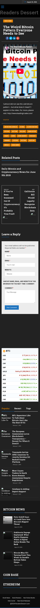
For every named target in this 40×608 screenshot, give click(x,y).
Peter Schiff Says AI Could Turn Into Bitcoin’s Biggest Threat (22, 520)
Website (8, 270)
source (6, 119)
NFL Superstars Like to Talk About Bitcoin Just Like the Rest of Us (21, 419)
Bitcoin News (14, 509)
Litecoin (15, 140)
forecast (33, 136)
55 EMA (22, 127)
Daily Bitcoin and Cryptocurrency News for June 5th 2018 (19, 172)
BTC (8, 351)
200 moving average (10, 127)
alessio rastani (32, 127)
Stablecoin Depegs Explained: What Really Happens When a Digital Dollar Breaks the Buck (22, 538)
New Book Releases (23, 601)
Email (7, 261)
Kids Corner (11, 601)
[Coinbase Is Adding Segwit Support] (6, 493)
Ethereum (11, 584)
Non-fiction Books (29, 598)
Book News (6, 598)
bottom (14, 131)
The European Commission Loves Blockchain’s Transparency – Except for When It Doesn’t (21, 437)
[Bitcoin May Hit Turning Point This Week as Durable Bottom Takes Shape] (7, 556)
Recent (17, 408)
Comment (9, 288)
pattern (23, 140)
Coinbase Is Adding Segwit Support (20, 490)
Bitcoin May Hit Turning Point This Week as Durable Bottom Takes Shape (22, 557)
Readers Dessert (19, 12)
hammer (7, 140)
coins (13, 136)
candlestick (32, 131)
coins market (22, 136)
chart (6, 136)
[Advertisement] (18, 330)
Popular (6, 408)
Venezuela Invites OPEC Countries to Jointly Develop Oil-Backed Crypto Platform (21, 457)
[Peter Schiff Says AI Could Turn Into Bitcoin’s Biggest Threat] (7, 520)
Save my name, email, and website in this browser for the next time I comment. (19, 283)
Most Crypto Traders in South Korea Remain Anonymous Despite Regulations (21, 475)
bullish (22, 131)
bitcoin (6, 131)
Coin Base (10, 575)
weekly (6, 145)
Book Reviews (16, 598)
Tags (28, 408)
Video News (8, 21)
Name (7, 251)
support (32, 140)
